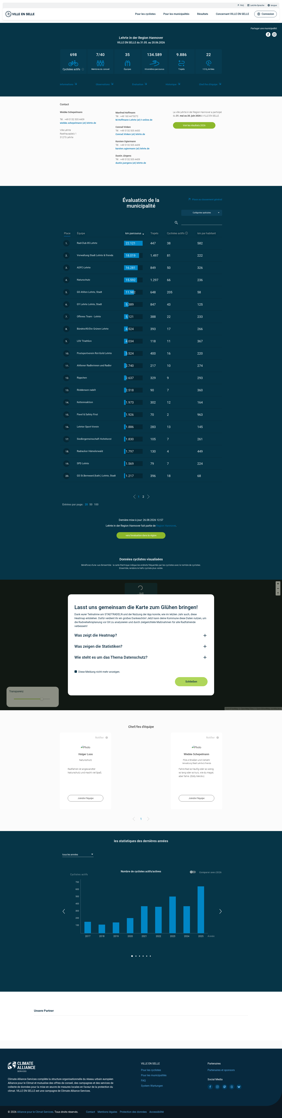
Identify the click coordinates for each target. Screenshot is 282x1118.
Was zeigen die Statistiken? (98, 646)
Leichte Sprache (257, 5)
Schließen (191, 681)
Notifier (99, 737)
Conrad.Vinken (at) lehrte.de (130, 134)
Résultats (202, 14)
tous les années (70, 854)
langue (274, 5)
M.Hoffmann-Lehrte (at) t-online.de (134, 120)
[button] (63, 911)
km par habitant (206, 233)
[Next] (148, 819)
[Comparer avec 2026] (193, 872)
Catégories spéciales (202, 213)
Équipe (81, 233)
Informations (66, 84)
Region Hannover (166, 525)
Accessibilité (156, 1111)
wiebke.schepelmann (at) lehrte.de (78, 123)
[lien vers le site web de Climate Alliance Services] (21, 1066)
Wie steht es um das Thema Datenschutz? (111, 657)
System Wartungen (152, 1085)
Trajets (154, 233)
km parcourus (133, 233)
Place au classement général (207, 199)
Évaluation (137, 84)
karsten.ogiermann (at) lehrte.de (132, 148)
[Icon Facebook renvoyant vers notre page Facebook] (210, 1086)
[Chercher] (176, 222)
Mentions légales (107, 1111)
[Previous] (134, 819)
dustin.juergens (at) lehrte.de (131, 163)
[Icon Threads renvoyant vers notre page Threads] (231, 1086)
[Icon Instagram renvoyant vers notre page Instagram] (217, 1086)
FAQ (242, 5)
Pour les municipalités (176, 14)
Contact (90, 1111)
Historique (171, 84)
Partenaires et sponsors (221, 1070)
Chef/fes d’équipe (208, 84)
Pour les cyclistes (145, 14)
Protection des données (133, 1111)
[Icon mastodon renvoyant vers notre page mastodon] (224, 1086)
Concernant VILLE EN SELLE (232, 14)
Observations (103, 84)
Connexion (268, 14)
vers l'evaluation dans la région (141, 535)
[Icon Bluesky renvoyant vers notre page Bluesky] (239, 1086)
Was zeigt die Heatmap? (95, 635)
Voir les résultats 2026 (194, 125)
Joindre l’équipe (86, 798)
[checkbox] (141, 672)
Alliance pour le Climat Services (35, 1111)
